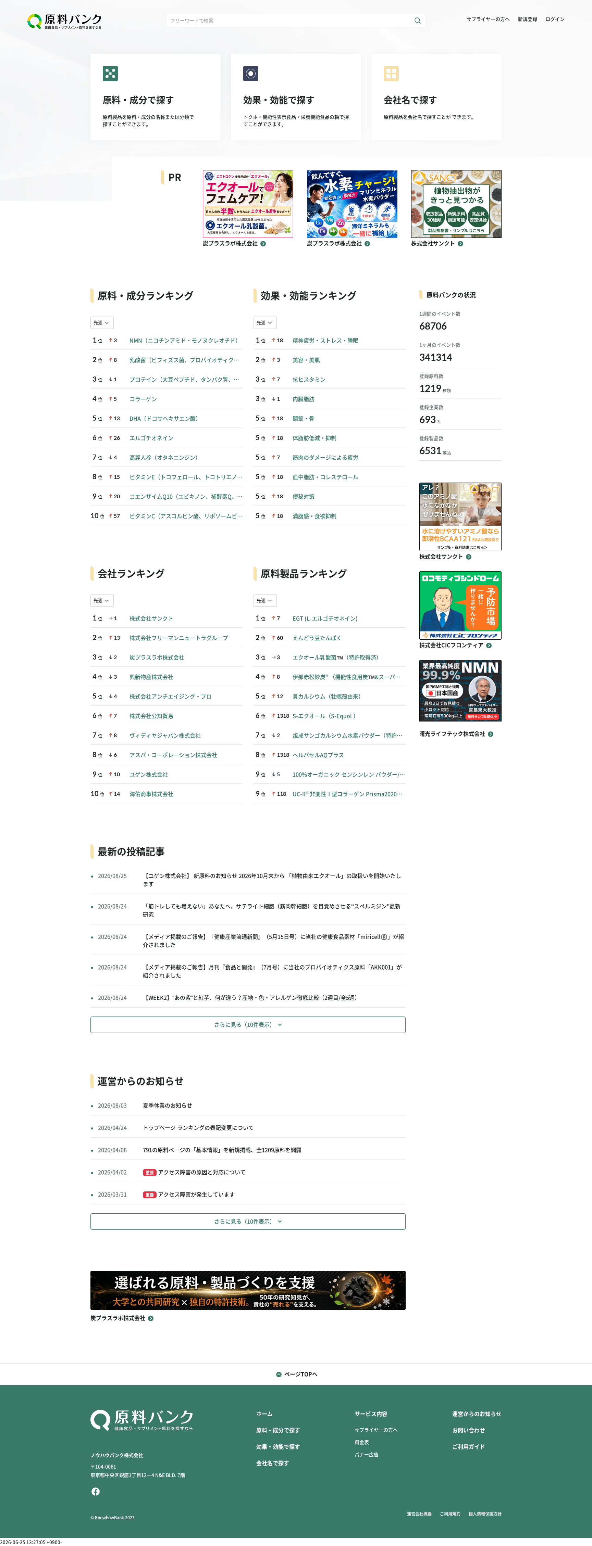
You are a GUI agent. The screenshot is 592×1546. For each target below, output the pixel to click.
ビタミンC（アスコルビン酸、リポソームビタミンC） (186, 516)
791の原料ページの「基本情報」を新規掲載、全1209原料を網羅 (222, 1150)
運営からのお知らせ (477, 1414)
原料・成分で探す (278, 1430)
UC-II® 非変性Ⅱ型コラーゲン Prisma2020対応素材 (349, 794)
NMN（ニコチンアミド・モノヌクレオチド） (185, 340)
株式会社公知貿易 (151, 716)
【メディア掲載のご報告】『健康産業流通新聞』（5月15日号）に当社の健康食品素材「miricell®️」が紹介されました (273, 941)
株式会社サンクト (151, 618)
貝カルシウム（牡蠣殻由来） (328, 696)
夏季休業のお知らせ (167, 1105)
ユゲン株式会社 (149, 774)
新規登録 (527, 19)
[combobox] (102, 323)
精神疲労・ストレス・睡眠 (325, 340)
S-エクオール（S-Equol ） (326, 716)
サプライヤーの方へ (488, 19)
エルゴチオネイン (151, 438)
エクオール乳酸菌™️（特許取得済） (337, 657)
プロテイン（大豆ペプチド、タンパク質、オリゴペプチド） (186, 379)
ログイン (555, 19)
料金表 (362, 1442)
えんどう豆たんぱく (317, 638)
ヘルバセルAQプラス (318, 755)
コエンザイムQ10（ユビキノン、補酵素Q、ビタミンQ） (186, 496)
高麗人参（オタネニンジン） (165, 457)
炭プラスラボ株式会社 (157, 657)
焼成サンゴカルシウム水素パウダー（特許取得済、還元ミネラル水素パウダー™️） (349, 735)
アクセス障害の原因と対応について (196, 1172)
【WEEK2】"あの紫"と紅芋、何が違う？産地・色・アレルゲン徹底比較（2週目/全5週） (251, 997)
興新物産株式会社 (151, 677)
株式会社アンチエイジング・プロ (171, 696)
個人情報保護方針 (485, 1514)
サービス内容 (371, 1414)
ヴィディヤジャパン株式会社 (165, 735)
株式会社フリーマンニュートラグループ (179, 638)
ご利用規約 (450, 1514)
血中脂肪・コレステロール (325, 477)
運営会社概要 (419, 1514)
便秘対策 (303, 496)
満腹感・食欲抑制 (314, 516)
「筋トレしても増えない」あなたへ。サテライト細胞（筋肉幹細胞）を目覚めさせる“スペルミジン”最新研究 (271, 910)
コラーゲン (143, 399)
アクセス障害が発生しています (190, 1194)
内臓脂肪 (303, 399)
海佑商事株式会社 (151, 794)
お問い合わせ (468, 1430)
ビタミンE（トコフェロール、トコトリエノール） (186, 477)
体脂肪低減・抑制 (314, 438)
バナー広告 (367, 1454)
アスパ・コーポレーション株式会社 (173, 755)
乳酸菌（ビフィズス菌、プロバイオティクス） (186, 360)
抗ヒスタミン (309, 379)
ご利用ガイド (468, 1446)
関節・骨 (303, 418)
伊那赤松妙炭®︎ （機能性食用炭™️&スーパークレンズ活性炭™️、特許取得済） (349, 677)
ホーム (264, 1414)
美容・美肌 (306, 360)
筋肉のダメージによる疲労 (325, 457)
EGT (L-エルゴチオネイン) (325, 618)
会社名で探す (272, 1463)
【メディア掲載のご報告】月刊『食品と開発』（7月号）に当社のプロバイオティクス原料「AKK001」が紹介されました (272, 971)
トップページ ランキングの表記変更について (198, 1127)
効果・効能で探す (278, 1446)
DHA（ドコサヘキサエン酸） (165, 418)
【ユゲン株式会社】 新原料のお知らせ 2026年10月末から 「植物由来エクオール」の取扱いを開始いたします (272, 880)
